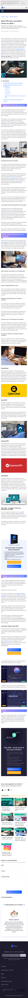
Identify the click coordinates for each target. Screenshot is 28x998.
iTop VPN (3, 8)
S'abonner (23, 955)
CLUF (4, 990)
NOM (2, 865)
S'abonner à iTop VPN (14, 562)
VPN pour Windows (13, 16)
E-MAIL (3, 871)
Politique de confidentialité (8, 989)
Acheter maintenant (14, 653)
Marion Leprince (5, 31)
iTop (2, 11)
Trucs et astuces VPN (6, 799)
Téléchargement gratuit (14, 566)
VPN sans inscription (13, 178)
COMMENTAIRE (5, 876)
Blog (7, 16)
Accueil (3, 16)
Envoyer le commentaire (14, 892)
